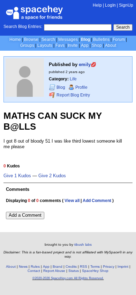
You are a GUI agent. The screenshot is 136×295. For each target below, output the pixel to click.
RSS (83, 266)
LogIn (110, 5)
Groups (27, 45)
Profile (81, 87)
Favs (60, 45)
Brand (57, 266)
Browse (31, 39)
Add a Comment (25, 215)
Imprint (123, 266)
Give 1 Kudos (17, 175)
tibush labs (83, 244)
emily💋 (87, 64)
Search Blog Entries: (22, 26)
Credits (71, 266)
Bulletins (101, 39)
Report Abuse (54, 271)
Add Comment (97, 200)
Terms (95, 266)
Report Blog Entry (72, 95)
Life (73, 79)
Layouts (44, 45)
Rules (35, 266)
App (85, 45)
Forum (119, 39)
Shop (97, 45)
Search (123, 27)
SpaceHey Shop (95, 271)
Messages (68, 39)
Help (97, 5)
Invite (73, 45)
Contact (34, 271)
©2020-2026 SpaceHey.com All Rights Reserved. (68, 278)
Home (15, 39)
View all (72, 200)
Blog (85, 39)
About (110, 45)
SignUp (126, 5)
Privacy (108, 266)
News (23, 266)
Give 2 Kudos (52, 175)
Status (73, 271)
